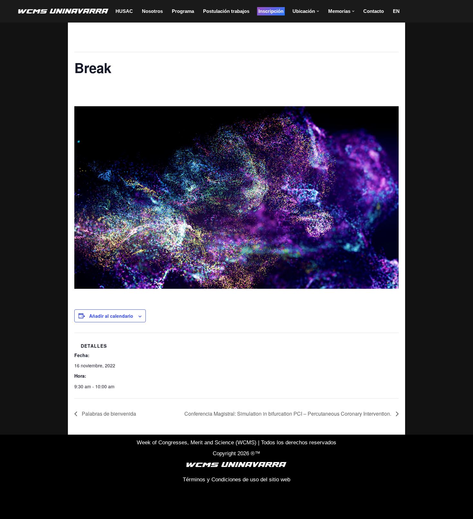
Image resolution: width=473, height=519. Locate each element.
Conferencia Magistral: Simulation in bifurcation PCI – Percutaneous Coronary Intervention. (288, 413)
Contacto (373, 11)
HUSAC (124, 11)
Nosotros (152, 11)
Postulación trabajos (226, 11)
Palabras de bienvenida (108, 413)
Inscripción (270, 11)
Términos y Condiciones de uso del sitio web (236, 480)
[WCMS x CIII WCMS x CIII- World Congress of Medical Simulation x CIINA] (63, 11)
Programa (183, 11)
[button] (318, 11)
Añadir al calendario (111, 316)
